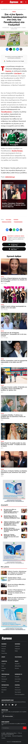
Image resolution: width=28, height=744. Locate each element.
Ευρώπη (8, 71)
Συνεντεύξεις (18, 679)
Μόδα (2, 670)
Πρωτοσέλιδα (5, 674)
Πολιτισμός (18, 657)
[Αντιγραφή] (21, 49)
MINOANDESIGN (16, 741)
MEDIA (14, 11)
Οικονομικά (4, 679)
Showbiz (17, 644)
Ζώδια (16, 661)
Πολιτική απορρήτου (19, 694)
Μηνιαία (17, 668)
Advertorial (4, 687)
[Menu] (2, 2)
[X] (9, 705)
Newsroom (17, 27)
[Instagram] (6, 705)
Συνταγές (3, 668)
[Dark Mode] (22, 2)
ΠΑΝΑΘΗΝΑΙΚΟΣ (18, 222)
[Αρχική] (6, 638)
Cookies (3, 738)
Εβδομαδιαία (18, 666)
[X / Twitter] (10, 49)
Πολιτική (3, 648)
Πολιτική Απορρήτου (17, 735)
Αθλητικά (3, 676)
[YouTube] (12, 705)
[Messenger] (17, 49)
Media (16, 651)
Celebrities (17, 646)
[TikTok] (16, 705)
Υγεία (2, 666)
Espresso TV (18, 674)
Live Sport (17, 73)
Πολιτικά (3, 681)
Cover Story (4, 653)
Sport (3, 657)
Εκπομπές (17, 676)
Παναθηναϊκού (6, 112)
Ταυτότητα (17, 687)
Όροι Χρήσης (18, 692)
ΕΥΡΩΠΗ (16, 219)
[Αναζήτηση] (25, 2)
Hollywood (17, 648)
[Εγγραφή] (24, 728)
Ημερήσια (17, 663)
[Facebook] (7, 49)
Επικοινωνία (18, 689)
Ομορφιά (3, 663)
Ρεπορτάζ (3, 646)
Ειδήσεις (3, 644)
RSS (2, 692)
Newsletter (3, 689)
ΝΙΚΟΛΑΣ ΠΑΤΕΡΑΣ (6, 222)
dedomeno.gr (10, 177)
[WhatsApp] (14, 49)
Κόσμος (3, 651)
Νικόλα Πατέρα (17, 151)
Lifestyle (4, 661)
